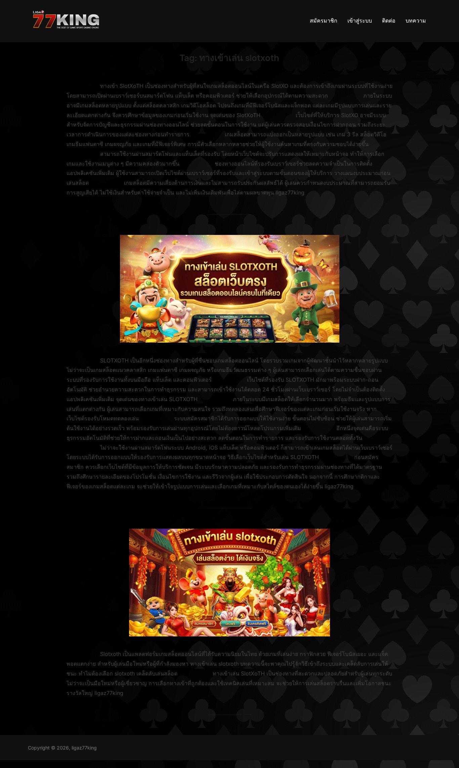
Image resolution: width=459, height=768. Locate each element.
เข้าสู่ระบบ (359, 20)
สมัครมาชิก (323, 20)
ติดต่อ (388, 20)
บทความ (416, 20)
